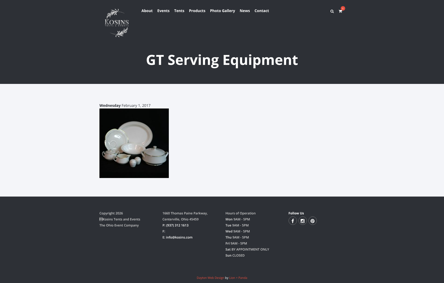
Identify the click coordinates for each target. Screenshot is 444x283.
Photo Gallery (222, 10)
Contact (262, 10)
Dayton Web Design (210, 278)
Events (163, 10)
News (245, 10)
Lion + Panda (238, 278)
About (147, 10)
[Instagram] (303, 220)
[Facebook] (293, 220)
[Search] (332, 11)
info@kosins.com (179, 237)
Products (197, 10)
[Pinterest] (312, 220)
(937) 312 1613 (177, 225)
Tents (179, 10)
